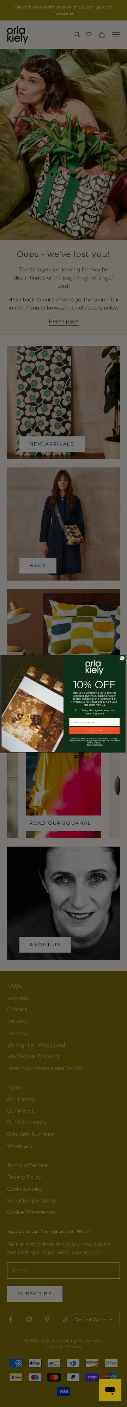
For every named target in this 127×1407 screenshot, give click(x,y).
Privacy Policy (97, 745)
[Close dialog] (122, 658)
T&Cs (88, 745)
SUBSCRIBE (94, 730)
